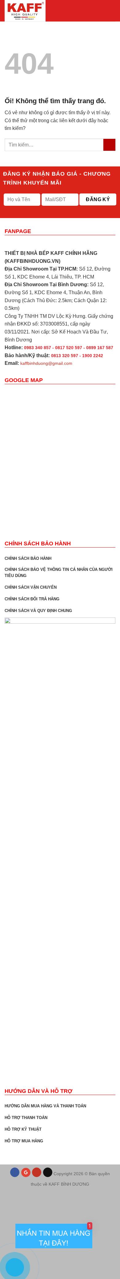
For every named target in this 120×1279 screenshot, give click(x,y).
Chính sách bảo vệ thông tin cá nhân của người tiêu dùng (59, 572)
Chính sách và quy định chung (38, 610)
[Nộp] (109, 145)
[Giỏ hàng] (101, 11)
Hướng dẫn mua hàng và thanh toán (45, 1106)
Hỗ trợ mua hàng (24, 1141)
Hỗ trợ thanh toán (26, 1117)
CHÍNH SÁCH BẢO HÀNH (28, 558)
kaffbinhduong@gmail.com (46, 363)
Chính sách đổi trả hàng (32, 599)
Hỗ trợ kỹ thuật (23, 1129)
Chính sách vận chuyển (31, 587)
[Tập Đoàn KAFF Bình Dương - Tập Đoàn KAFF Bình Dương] (35, 10)
